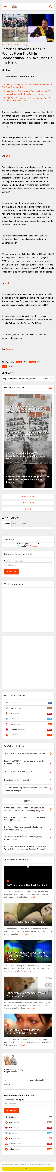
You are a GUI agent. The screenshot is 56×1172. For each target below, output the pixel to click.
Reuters (9, 349)
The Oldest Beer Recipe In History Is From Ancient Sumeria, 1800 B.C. (27, 434)
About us (7, 1085)
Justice (17, 45)
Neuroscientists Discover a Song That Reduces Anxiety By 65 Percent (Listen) (28, 956)
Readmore (34, 897)
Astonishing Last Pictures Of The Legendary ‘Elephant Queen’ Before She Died (26, 456)
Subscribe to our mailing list (14, 561)
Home (3, 45)
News (10, 45)
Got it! (28, 1169)
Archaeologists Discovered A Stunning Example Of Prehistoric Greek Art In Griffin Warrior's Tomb (26, 92)
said (8, 156)
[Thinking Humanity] (14, 7)
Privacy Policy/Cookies (36, 1080)
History (25, 45)
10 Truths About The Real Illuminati (27, 885)
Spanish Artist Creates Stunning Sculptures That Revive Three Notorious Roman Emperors (27, 479)
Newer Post (28, 496)
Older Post (28, 503)
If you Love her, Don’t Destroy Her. (26, 922)
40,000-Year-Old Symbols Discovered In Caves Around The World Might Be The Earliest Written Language (25, 409)
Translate (35, 546)
